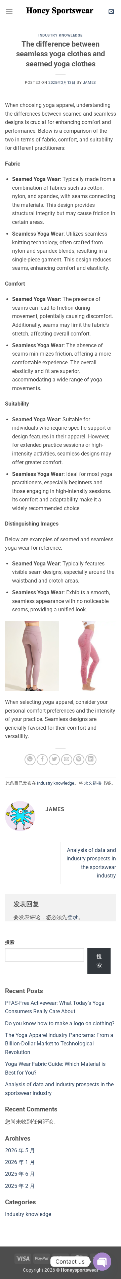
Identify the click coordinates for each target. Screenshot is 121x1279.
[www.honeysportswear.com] (60, 11)
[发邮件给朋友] (66, 759)
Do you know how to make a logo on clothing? (60, 1023)
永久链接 (93, 783)
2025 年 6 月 (20, 1174)
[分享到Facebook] (42, 759)
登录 (72, 917)
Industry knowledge (60, 35)
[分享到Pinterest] (78, 759)
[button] (9, 11)
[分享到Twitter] (54, 759)
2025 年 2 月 (20, 1186)
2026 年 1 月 (20, 1162)
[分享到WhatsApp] (30, 759)
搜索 (9, 942)
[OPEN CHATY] (102, 1262)
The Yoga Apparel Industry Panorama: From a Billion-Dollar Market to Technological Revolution (59, 1043)
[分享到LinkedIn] (90, 759)
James (89, 82)
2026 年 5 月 (20, 1150)
